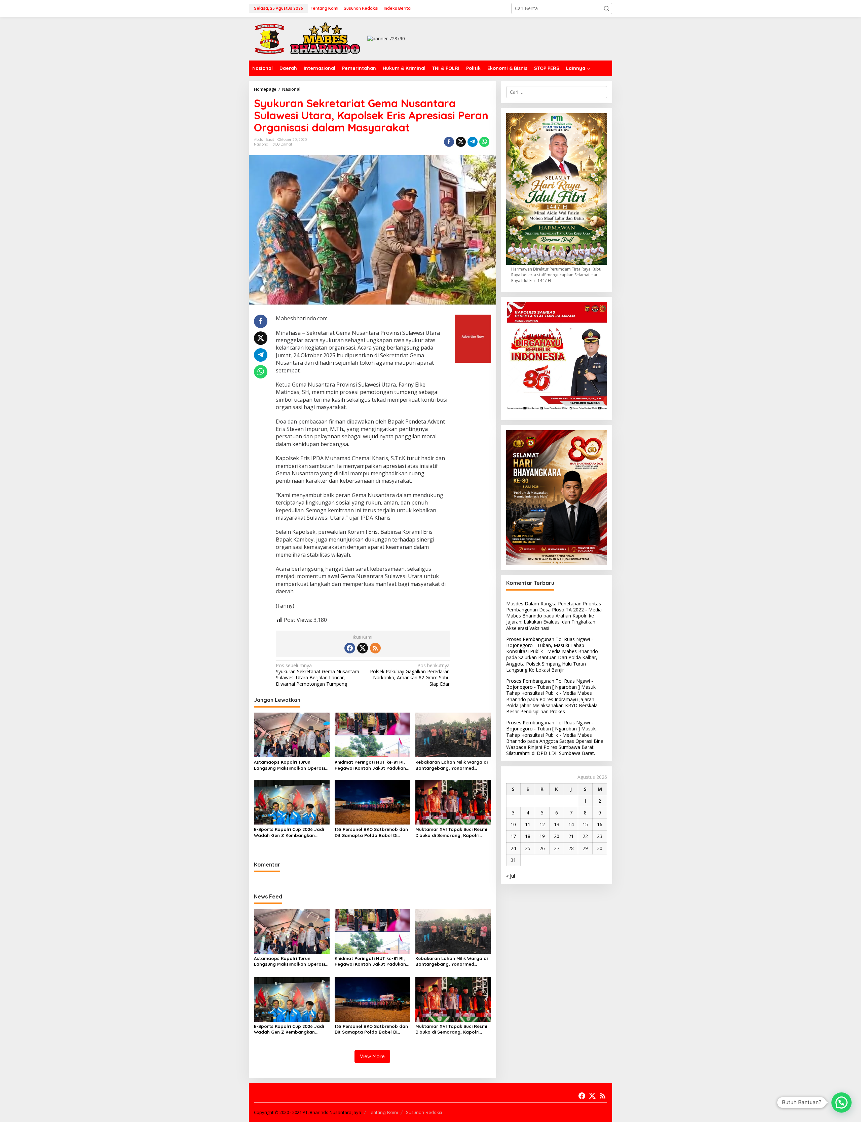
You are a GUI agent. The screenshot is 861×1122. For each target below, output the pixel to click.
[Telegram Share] (472, 142)
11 (527, 824)
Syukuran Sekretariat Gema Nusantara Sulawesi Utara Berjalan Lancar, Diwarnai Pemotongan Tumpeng (317, 675)
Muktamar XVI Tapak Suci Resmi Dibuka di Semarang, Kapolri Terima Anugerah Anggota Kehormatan (451, 832)
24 (513, 848)
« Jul (510, 876)
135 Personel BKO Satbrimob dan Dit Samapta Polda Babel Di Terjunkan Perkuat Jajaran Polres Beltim (372, 832)
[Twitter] (362, 648)
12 (542, 824)
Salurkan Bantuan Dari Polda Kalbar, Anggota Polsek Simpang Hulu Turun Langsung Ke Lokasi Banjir (551, 663)
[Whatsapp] (484, 142)
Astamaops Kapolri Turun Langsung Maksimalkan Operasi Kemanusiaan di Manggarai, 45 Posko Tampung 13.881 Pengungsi (290, 765)
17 (513, 836)
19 (542, 836)
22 (585, 836)
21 (571, 836)
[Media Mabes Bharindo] (308, 38)
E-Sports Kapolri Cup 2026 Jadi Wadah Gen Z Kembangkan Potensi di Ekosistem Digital (289, 832)
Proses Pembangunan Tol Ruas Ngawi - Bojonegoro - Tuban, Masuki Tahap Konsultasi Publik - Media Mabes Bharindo (552, 645)
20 (556, 836)
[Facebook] (349, 648)
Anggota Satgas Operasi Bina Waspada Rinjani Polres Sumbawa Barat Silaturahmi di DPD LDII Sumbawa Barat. (554, 747)
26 (542, 848)
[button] (606, 8)
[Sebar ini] (449, 142)
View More (372, 1056)
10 (513, 824)
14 (571, 824)
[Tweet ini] (461, 142)
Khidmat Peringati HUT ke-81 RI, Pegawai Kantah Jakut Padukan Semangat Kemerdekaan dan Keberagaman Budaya (370, 765)
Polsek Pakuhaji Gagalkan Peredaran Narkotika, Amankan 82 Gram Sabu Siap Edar (410, 675)
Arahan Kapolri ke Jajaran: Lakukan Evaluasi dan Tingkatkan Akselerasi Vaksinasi (550, 621)
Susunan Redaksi (424, 1112)
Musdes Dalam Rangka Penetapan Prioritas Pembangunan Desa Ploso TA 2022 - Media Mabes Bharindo (554, 609)
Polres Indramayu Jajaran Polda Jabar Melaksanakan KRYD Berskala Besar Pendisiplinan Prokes (552, 705)
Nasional (261, 144)
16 (599, 824)
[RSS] (375, 648)
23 (599, 836)
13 (556, 824)
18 (527, 836)
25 (527, 848)
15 (585, 824)
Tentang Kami (383, 1112)
